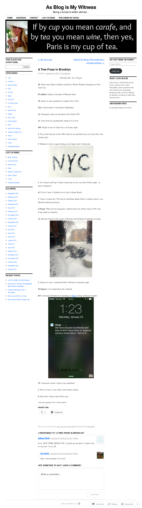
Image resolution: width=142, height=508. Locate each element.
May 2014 (11, 237)
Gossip (10, 92)
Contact (34, 17)
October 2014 (12, 218)
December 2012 (13, 255)
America (10, 81)
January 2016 (12, 200)
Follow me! (116, 71)
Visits (10, 143)
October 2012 (12, 262)
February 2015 (13, 211)
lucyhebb (44, 453)
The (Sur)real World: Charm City (19, 299)
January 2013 (12, 251)
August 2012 (12, 269)
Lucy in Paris (48, 17)
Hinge (74, 295)
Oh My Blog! (12, 121)
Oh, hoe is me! (45, 59)
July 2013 (11, 244)
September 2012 (13, 265)
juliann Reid (44, 438)
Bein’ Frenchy (12, 157)
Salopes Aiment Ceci (15, 132)
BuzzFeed (21, 17)
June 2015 (11, 208)
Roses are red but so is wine (17, 296)
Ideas (9, 96)
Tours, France (12, 139)
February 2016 (13, 197)
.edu (58, 426)
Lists (9, 106)
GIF (9, 88)
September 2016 (13, 193)
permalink (91, 426)
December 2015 (13, 204)
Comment (94, 494)
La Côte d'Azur (13, 103)
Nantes (10, 114)
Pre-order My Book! (69, 17)
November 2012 (13, 258)
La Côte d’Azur (13, 161)
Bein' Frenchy (12, 85)
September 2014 (13, 222)
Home (10, 17)
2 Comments (65, 73)
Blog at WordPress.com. (69, 503)
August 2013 (12, 240)
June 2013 (11, 247)
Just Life (64, 426)
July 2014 (11, 229)
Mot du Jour (12, 110)
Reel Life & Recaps (14, 128)
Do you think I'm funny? (122, 59)
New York (71, 426)
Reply (76, 438)
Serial (10, 135)
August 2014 (12, 226)
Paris (9, 125)
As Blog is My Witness (71, 6)
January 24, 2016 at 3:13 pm (62, 438)
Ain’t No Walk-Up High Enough (18, 280)
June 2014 (11, 233)
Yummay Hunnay (14, 146)
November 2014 (13, 215)
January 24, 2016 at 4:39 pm (61, 453)
